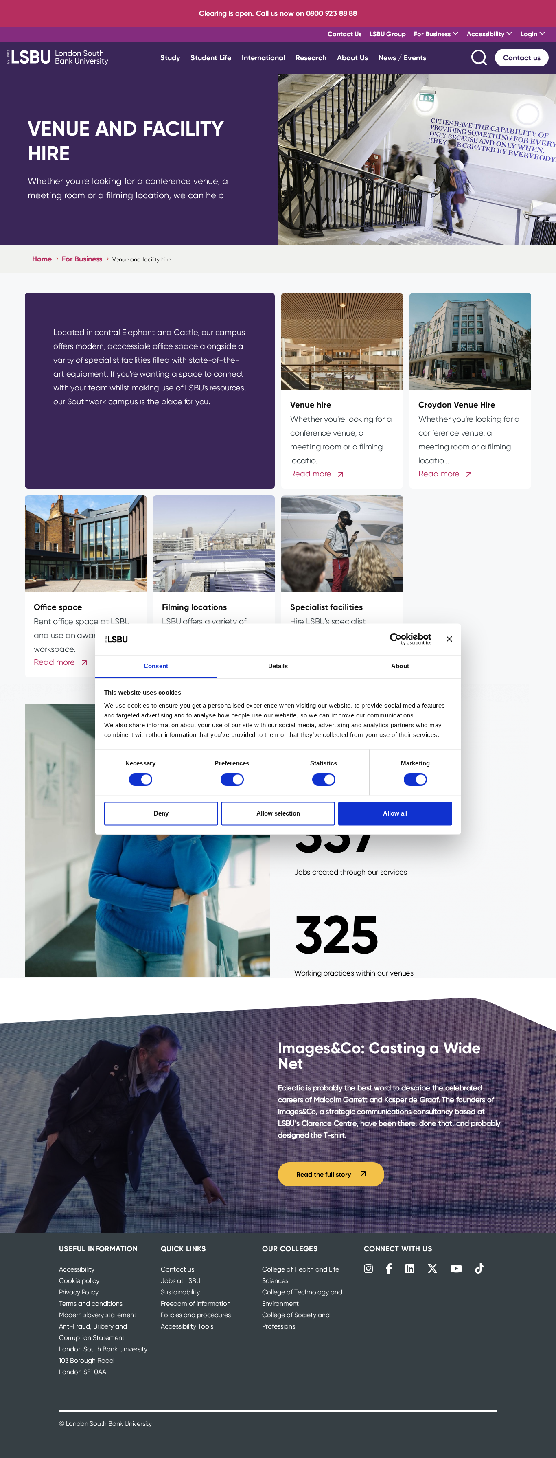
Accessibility (76, 1269)
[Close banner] (449, 639)
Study (170, 57)
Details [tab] (278, 665)
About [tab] (400, 665)
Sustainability (180, 1292)
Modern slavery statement (97, 1315)
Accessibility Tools (187, 1326)
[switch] (232, 779)
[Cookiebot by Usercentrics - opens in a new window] (395, 639)
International (263, 57)
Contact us (522, 57)
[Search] (480, 57)
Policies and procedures (196, 1315)
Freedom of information (196, 1303)
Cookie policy (79, 1281)
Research (311, 57)
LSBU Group (388, 34)
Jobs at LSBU (181, 1281)
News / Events (402, 57)
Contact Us (344, 34)
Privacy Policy (79, 1292)
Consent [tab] (156, 665)
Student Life (210, 57)
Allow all (395, 813)
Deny (161, 813)
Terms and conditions (91, 1303)
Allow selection (278, 813)
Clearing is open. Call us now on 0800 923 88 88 (278, 13)
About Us (352, 57)
